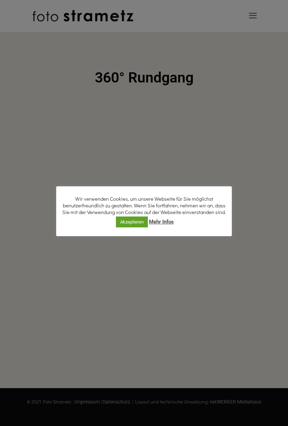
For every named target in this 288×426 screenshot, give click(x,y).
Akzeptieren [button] (132, 222)
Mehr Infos (161, 222)
